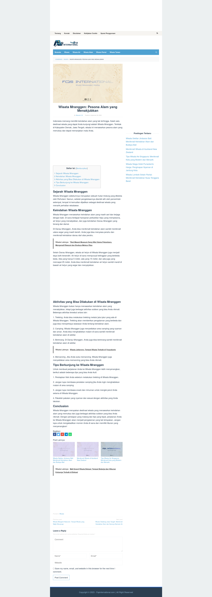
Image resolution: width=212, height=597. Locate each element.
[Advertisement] (106, 15)
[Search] (156, 52)
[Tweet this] (58, 434)
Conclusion (60, 185)
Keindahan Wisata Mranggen (67, 176)
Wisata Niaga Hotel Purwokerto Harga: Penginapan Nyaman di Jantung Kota (140, 167)
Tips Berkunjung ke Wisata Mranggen (71, 182)
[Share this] (54, 434)
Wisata (62, 514)
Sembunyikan (81, 168)
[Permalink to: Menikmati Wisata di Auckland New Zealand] (88, 449)
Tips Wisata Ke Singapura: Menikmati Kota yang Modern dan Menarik (111, 460)
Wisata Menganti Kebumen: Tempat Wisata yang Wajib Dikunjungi (68, 521)
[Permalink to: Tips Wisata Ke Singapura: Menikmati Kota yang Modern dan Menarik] (112, 449)
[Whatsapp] (70, 434)
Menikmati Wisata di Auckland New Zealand (87, 459)
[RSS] (157, 33)
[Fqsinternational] (65, 43)
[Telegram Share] (66, 434)
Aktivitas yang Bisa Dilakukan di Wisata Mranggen (76, 179)
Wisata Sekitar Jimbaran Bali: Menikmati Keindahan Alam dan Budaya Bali (63, 460)
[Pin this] (62, 434)
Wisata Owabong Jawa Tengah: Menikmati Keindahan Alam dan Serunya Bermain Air (109, 521)
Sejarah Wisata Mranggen (66, 173)
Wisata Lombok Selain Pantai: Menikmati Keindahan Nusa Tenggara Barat (142, 177)
